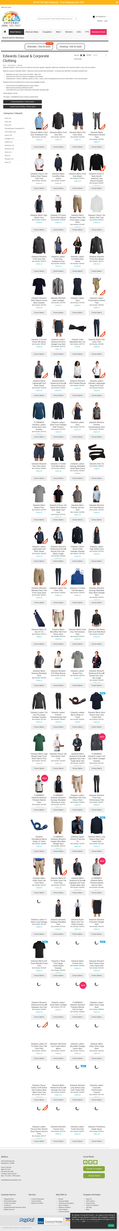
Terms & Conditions (92, 1205)
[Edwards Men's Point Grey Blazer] (77, 162)
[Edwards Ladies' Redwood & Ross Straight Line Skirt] (58, 328)
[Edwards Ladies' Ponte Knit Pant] (77, 1115)
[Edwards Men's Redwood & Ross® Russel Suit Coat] (58, 369)
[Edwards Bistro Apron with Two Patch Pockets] (77, 908)
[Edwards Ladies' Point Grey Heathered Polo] (58, 245)
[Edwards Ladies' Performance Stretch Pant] (96, 286)
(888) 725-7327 (11, 25)
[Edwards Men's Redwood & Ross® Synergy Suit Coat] (58, 1073)
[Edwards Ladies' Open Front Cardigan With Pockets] (58, 411)
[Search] (76, 19)
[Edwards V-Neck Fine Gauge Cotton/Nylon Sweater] (58, 949)
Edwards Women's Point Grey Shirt (39, 258)
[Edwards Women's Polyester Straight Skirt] (96, 908)
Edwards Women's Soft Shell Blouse (96, 506)
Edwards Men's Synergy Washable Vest (39, 673)
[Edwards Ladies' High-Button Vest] (96, 535)
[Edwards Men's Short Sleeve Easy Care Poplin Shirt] (96, 701)
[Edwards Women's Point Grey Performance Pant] (96, 783)
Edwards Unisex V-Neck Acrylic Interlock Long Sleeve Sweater (96, 177)
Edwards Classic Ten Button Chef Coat (96, 216)
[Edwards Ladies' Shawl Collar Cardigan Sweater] (77, 535)
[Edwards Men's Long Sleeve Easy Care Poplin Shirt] (96, 825)
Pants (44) (8, 122)
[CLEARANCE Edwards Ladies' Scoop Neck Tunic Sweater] (39, 411)
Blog (87, 1209)
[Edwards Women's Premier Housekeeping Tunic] (96, 411)
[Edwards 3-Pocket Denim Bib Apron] (39, 328)
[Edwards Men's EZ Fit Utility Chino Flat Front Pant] (58, 866)
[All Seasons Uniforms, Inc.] (11, 17)
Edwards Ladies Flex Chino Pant (58, 589)
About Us (89, 1199)
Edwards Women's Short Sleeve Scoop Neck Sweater (39, 300)
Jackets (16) (8, 142)
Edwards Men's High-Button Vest (39, 216)
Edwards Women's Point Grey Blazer (96, 258)
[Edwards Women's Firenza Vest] (58, 1115)
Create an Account (10, 1203)
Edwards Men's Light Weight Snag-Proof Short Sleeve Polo (39, 756)
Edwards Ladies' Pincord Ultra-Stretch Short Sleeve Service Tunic (39, 1130)
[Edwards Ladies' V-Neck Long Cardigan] (39, 908)
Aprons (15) (8, 135)
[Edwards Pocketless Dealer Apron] (96, 1115)
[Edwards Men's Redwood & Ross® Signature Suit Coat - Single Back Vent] (77, 742)
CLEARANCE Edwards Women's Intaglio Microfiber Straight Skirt (58, 840)
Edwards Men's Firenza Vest (77, 962)
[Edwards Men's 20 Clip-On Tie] (39, 618)
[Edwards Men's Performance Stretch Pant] (96, 121)
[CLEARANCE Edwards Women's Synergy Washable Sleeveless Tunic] (58, 783)
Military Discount (9, 1209)
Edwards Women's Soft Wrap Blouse (58, 672)
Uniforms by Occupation (66, 1203)
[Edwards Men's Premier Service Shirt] (77, 493)
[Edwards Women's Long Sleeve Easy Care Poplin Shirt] (77, 1073)
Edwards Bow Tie (97, 464)
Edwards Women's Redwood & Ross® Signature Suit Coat (39, 1004)
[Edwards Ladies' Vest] (77, 411)
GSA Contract (90, 1201)
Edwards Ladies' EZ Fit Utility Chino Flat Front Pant (39, 1046)
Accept (111, 1225)
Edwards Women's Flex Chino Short (39, 465)
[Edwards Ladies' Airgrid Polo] (77, 659)
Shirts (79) (8, 118)
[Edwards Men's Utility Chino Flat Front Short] (39, 866)
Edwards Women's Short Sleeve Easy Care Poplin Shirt (96, 963)
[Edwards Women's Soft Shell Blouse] (96, 493)
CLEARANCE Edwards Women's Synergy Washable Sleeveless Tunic (58, 798)
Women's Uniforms (65, 1207)
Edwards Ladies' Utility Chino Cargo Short (96, 1004)
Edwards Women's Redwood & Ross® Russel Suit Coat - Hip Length (96, 674)
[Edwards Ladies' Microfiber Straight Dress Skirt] (77, 1032)
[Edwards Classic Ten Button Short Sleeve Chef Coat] (39, 162)
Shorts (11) (8, 152)
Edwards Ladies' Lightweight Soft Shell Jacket (39, 549)
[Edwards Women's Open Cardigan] (58, 286)
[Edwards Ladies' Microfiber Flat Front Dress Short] (77, 783)
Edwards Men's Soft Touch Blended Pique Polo (39, 963)
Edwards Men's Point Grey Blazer (77, 175)
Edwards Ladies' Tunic (77, 299)
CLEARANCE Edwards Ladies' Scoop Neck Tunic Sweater (39, 425)
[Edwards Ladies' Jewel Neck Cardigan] (58, 991)
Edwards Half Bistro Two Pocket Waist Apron (58, 1046)
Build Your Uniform (37, 1203)
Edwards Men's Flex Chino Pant (97, 340)
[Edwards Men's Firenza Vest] (77, 949)
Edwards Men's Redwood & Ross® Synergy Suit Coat (58, 1087)
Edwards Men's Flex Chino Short (77, 133)
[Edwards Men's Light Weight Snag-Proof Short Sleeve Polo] (39, 742)
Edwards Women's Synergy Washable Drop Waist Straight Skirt (97, 591)
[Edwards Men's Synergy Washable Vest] (39, 659)
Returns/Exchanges (10, 1201)
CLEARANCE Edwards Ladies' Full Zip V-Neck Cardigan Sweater (96, 757)
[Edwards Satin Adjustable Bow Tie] (77, 328)
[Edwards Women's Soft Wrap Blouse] (58, 659)
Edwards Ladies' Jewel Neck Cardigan (58, 1003)
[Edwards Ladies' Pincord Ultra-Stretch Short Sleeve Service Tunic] (39, 1115)
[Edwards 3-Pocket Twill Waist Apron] (58, 452)
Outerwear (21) (9, 145)
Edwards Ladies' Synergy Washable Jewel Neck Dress (77, 466)
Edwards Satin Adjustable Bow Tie (77, 340)
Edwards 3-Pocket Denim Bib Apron (39, 340)
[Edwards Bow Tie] (96, 452)
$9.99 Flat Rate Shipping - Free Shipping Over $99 (58, 2)
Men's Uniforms (63, 1205)
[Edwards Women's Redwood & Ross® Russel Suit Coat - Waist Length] (58, 535)
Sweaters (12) (9, 159)
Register (99, 21)
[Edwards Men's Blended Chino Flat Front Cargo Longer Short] (77, 203)
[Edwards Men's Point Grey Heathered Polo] (39, 121)
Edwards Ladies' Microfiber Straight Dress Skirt (77, 1046)
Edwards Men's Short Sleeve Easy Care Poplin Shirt (96, 714)
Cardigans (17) (9, 138)
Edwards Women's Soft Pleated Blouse (77, 382)
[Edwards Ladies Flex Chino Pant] (58, 576)
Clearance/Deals (64, 1211)
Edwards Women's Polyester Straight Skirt (96, 921)
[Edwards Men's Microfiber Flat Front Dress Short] (58, 618)
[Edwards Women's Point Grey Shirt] (39, 245)
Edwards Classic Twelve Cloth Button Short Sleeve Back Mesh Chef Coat (39, 1088)
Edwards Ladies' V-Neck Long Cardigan (39, 920)
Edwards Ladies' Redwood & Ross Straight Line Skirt (58, 341)
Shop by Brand (94, 1176)
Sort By (88, 55)
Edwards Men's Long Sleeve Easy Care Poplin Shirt (96, 839)
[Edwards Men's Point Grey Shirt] (58, 121)
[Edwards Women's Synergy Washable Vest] (58, 908)
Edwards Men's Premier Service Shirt (77, 507)
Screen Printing (36, 1201)
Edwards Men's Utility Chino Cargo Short (96, 1046)
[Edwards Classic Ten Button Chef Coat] (96, 203)
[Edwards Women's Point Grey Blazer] (96, 245)
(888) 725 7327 (6, 1169)
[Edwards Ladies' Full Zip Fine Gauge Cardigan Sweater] (39, 701)
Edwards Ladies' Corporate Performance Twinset (96, 1088)
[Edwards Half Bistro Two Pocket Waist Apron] (58, 1032)
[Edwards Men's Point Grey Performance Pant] (77, 618)
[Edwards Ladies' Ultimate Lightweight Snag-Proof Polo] (96, 369)
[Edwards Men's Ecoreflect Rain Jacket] (58, 162)
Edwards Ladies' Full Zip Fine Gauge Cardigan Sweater (39, 714)
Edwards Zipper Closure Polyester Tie (77, 839)
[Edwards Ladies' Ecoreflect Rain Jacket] (77, 245)
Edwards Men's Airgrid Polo (39, 506)
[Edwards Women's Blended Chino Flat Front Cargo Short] (39, 576)
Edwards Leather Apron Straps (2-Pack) (77, 714)
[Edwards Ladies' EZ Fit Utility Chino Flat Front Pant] (39, 1032)
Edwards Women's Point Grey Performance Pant (96, 797)
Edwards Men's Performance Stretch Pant (96, 134)
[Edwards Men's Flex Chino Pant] (96, 328)
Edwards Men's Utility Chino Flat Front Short (39, 880)
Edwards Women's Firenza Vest (58, 1128)
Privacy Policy (90, 1203)
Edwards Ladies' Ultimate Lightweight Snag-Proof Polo (96, 383)
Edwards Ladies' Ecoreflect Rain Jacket (77, 259)
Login (106, 21)
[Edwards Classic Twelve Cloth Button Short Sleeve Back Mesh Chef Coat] (39, 1073)
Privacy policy (77, 1221)
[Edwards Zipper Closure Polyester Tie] (77, 825)
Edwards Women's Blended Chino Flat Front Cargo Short (39, 590)
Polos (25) (8, 125)
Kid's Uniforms (63, 1209)
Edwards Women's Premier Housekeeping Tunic (96, 424)
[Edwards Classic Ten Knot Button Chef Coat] (58, 742)
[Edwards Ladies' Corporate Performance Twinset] (96, 1073)
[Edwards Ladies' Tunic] (77, 286)
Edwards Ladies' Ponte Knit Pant (77, 1128)
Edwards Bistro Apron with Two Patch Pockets (77, 921)
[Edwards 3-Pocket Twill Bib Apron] (77, 576)
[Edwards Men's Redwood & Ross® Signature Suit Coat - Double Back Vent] (77, 866)
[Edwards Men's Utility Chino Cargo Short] (96, 1032)
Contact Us (7, 1205)
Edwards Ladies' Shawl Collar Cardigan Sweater (77, 549)
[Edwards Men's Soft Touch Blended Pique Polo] (39, 949)
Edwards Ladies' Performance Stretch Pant (96, 300)
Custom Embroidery (37, 1199)
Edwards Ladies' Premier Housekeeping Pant (58, 714)
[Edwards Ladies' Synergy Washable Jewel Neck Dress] (77, 452)
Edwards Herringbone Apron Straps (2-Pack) (39, 839)
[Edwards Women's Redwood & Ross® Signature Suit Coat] (39, 991)
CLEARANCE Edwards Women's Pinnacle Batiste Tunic (39, 798)
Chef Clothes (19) (10, 132)
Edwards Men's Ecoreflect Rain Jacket (58, 176)
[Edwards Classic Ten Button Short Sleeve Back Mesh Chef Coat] (58, 493)
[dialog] (93, 1221)
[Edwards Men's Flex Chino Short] (77, 121)
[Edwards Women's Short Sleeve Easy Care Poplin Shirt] (96, 949)
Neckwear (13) (9, 149)
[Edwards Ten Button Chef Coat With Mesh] (96, 618)
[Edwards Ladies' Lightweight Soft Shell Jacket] (39, 535)
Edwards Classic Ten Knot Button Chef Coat (58, 756)
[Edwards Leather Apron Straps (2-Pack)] (77, 701)
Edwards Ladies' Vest (77, 423)
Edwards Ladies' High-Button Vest (97, 548)
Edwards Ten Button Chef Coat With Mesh (96, 630)
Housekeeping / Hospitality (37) (15, 128)
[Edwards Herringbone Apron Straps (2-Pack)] (39, 825)
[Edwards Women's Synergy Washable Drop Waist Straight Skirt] (96, 576)
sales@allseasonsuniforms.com (11, 1180)
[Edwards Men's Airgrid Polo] (39, 493)
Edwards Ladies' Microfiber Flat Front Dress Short (77, 797)
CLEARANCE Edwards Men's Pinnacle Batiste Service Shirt (96, 881)
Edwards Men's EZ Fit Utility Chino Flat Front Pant (58, 880)
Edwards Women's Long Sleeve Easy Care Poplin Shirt (77, 1087)
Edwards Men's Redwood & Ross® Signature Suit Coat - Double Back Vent (77, 881)
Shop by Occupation (94, 1169)
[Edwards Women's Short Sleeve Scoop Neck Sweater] (39, 286)
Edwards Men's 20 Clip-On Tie (39, 630)
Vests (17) (8, 162)
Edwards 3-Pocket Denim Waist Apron (58, 216)
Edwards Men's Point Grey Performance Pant (77, 631)
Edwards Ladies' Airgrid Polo (77, 672)
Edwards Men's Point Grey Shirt (58, 133)
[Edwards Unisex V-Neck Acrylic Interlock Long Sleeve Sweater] (96, 162)
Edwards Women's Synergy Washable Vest (58, 921)
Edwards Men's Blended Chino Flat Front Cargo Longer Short (77, 218)
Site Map (89, 1207)
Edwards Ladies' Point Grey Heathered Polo (58, 259)
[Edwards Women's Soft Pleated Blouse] (77, 369)
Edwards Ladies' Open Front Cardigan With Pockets (58, 424)
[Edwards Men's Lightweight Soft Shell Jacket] (39, 369)
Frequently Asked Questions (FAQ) (15, 1207)
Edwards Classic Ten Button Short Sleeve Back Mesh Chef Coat (58, 508)
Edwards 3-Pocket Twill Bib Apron (77, 589)
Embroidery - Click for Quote (40, 46)
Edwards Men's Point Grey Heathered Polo (39, 133)
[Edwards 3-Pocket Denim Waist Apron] (58, 203)
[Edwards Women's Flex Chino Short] (39, 452)
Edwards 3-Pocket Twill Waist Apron (58, 465)
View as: (76, 55)
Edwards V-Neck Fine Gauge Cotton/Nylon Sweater (58, 964)
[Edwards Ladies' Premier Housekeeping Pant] (58, 701)
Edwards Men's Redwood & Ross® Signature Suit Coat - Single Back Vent (77, 757)
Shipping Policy (9, 1199)
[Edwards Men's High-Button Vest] (39, 203)
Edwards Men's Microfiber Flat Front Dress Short (58, 631)
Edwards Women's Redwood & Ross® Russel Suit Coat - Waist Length (58, 550)
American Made (64, 1201)
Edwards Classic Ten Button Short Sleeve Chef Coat (39, 176)
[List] (81, 55)
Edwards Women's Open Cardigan (58, 299)
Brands (61, 1199)
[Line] (84, 55)
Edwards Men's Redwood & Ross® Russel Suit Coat (58, 383)
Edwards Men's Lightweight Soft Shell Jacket (39, 383)
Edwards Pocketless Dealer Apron (96, 1128)
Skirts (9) (7, 155)
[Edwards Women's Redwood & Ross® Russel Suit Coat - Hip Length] (96, 659)
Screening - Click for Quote (71, 47)
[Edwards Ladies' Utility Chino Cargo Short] (96, 991)
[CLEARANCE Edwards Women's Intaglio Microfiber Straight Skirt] (58, 825)
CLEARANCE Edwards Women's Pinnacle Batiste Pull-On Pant (77, 1006)
